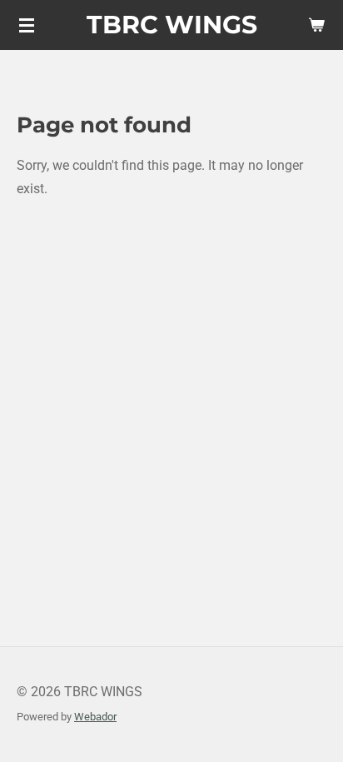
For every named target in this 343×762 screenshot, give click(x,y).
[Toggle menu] (26, 25)
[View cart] (316, 25)
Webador (95, 716)
